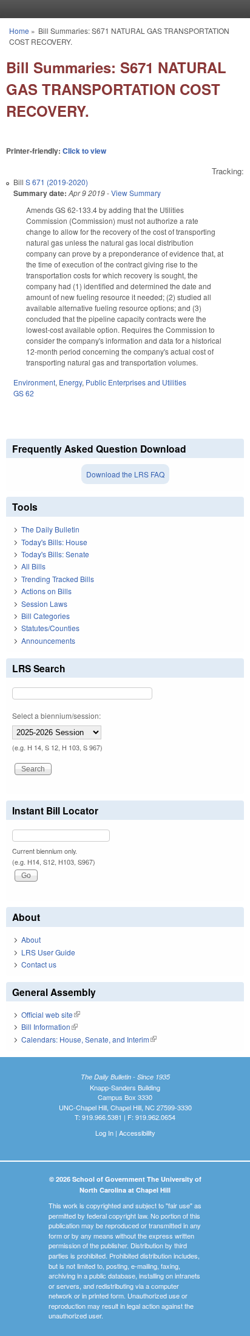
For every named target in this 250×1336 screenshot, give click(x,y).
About (31, 939)
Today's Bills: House (54, 542)
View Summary (136, 193)
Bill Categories (45, 616)
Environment (34, 382)
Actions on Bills (46, 591)
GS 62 (23, 393)
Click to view (84, 150)
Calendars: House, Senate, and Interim (89, 1039)
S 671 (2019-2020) (56, 182)
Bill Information (49, 1026)
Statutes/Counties (50, 628)
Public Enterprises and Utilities (136, 382)
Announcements (48, 640)
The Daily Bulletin (50, 529)
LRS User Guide (48, 952)
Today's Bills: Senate (55, 554)
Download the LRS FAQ (125, 474)
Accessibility (137, 1133)
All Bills (33, 566)
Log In (104, 1133)
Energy (70, 382)
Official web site (50, 1014)
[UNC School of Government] (122, 9)
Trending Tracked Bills (57, 579)
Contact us (38, 964)
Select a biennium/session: (56, 715)
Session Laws (44, 603)
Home (19, 30)
